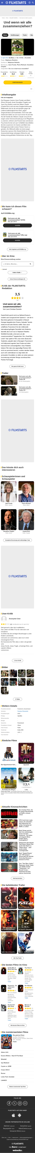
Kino (7, 17)
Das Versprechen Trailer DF (9, 929)
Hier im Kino (8, 256)
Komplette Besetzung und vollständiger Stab (17, 540)
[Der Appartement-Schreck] (9, 753)
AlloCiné (6, 1126)
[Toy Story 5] (20, 970)
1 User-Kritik (17, 660)
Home (3, 17)
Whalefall (4, 1059)
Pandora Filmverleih (23, 711)
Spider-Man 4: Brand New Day (12, 968)
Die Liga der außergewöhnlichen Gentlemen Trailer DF (26, 929)
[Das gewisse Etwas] (6, 1041)
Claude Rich (26, 531)
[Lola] (26, 778)
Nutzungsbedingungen (26, 1137)
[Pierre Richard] (26, 491)
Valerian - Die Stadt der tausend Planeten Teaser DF (26, 952)
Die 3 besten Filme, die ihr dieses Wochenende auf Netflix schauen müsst (26, 812)
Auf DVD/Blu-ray (8, 213)
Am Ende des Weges (9, 789)
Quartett (26, 764)
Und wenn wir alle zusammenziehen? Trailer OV (25, 388)
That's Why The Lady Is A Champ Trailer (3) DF (9, 907)
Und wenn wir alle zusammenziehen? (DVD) (16, 219)
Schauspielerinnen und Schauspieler (13, 477)
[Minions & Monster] (20, 1007)
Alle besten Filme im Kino (17, 1025)
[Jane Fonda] (9, 491)
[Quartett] (26, 753)
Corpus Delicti (5, 1070)
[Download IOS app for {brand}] (14, 1115)
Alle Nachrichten (17, 878)
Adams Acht (4, 1052)
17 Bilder (17, 699)
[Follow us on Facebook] (9, 1103)
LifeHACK (4, 1080)
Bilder (5, 667)
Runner (3, 1073)
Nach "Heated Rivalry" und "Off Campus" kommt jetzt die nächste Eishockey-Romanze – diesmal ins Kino (26, 856)
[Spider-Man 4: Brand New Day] (3, 970)
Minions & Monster (28, 1005)
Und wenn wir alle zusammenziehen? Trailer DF (25, 377)
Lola (26, 789)
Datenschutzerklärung (12, 1139)
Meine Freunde (31, 73)
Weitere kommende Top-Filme (17, 1086)
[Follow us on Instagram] (20, 1103)
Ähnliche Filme (9, 740)
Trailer (5, 373)
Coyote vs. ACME (6, 1066)
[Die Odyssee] (20, 988)
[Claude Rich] (26, 519)
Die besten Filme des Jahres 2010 (20, 791)
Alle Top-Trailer (17, 958)
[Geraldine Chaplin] (9, 519)
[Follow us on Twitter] (14, 1103)
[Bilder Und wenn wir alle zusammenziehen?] (5, 673)
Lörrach (4, 269)
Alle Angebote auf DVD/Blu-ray (17, 249)
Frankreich (20, 709)
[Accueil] (16, 2)
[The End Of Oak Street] (3, 1007)
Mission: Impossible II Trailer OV (26, 907)
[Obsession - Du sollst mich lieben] (3, 988)
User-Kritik (7, 613)
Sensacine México (15, 1131)
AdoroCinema (23, 1128)
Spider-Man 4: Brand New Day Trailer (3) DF (9, 952)
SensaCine (23, 1126)
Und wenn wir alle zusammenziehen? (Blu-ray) (17, 234)
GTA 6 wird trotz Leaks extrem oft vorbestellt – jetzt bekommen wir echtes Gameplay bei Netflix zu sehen (26, 823)
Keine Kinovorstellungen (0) (17, 279)
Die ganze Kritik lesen (17, 366)
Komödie (28, 58)
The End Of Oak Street (11, 1005)
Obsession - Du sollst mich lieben (12, 987)
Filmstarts (22, 72)
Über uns (4, 1137)
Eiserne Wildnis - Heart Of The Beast (12, 1055)
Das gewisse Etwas (18, 1035)
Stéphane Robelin (11, 60)
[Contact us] (25, 1103)
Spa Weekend (5, 1063)
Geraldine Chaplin (8, 531)
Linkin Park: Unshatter (7, 1077)
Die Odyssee (28, 985)
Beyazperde (7, 1128)
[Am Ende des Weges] (9, 778)
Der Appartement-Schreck (9, 764)
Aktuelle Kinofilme (14, 17)
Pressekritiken (4, 72)
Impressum (15, 1137)
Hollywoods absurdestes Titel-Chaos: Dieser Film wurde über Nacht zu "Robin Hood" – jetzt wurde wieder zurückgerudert (26, 846)
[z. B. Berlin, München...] (30, 264)
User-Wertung (13, 72)
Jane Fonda (12, 65)
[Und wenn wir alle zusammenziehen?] (17, 47)
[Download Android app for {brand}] (20, 1115)
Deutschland (27, 709)
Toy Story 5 (28, 968)
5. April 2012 (5, 58)
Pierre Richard (21, 65)
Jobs (9, 1137)
